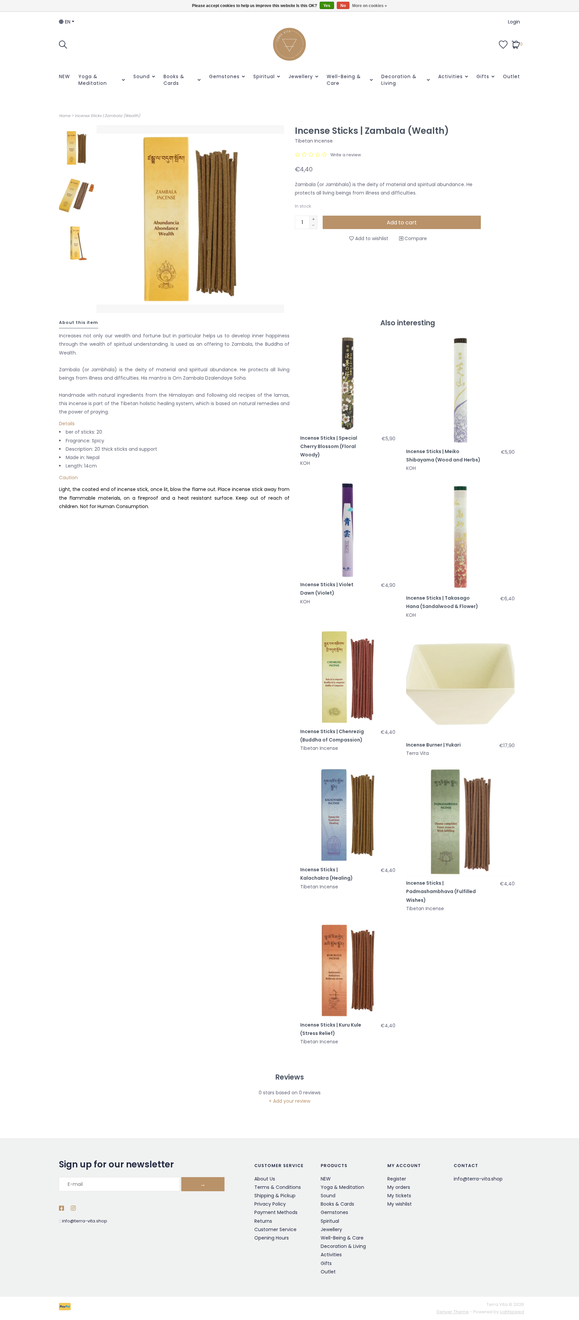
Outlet (511, 76)
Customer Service (275, 1229)
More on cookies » (369, 5)
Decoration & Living (398, 80)
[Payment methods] (66, 1308)
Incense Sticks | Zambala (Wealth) (107, 115)
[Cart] (516, 44)
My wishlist (399, 1204)
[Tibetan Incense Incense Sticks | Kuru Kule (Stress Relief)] (347, 970)
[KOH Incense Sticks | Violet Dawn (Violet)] (347, 530)
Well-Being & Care (344, 80)
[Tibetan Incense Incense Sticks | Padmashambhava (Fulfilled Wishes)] (460, 822)
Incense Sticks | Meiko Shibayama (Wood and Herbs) (443, 455)
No (343, 5)
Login (514, 21)
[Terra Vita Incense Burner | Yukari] (460, 683)
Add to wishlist (371, 238)
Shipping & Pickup (275, 1195)
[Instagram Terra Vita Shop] (73, 1208)
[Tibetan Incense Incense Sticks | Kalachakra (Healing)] (347, 815)
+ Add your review (289, 1101)
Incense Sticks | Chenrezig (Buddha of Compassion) (332, 735)
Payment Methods (276, 1212)
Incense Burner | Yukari (433, 744)
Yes (326, 5)
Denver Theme (453, 1312)
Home (64, 115)
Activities (450, 76)
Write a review (345, 155)
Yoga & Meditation (92, 80)
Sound (141, 76)
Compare (415, 238)
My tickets (399, 1195)
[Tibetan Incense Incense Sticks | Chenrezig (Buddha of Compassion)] (347, 677)
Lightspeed (512, 1312)
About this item (78, 322)
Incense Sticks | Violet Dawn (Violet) (326, 588)
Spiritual (264, 76)
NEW (64, 76)
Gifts (482, 76)
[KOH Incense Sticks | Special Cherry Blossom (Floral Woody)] (347, 383)
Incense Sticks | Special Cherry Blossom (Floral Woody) (328, 446)
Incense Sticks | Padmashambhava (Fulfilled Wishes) (441, 891)
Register (396, 1178)
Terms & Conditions (277, 1187)
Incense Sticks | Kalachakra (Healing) (326, 873)
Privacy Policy (270, 1204)
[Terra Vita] (289, 44)
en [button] (67, 21)
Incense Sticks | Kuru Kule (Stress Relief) (330, 1029)
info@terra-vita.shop (84, 1221)
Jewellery (300, 76)
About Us (264, 1178)
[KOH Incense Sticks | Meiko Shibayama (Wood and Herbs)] (460, 390)
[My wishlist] (503, 44)
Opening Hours (271, 1237)
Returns (263, 1221)
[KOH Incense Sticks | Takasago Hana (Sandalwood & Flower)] (460, 537)
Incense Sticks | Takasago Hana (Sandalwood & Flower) (442, 602)
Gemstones (224, 76)
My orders (398, 1187)
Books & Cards (174, 80)
